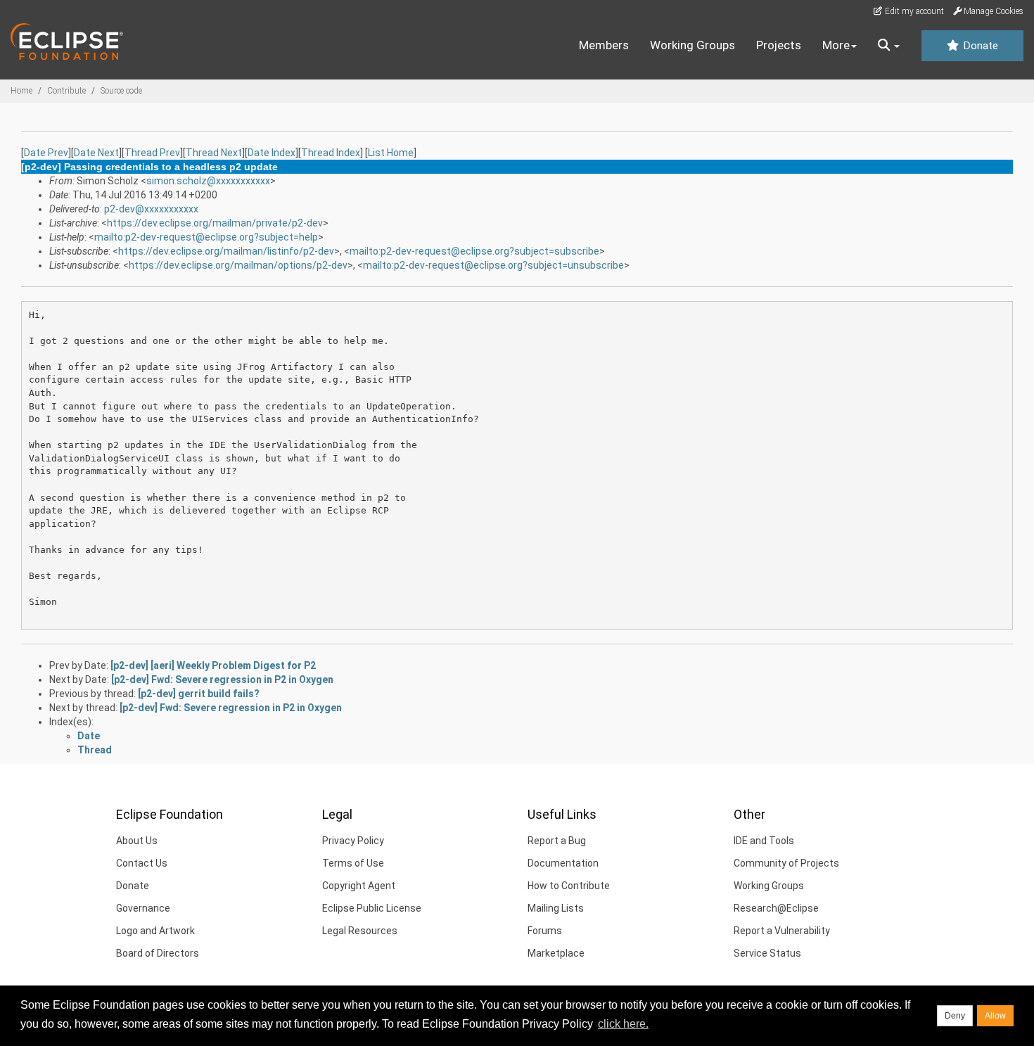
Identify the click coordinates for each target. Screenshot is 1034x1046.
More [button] (836, 45)
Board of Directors (157, 953)
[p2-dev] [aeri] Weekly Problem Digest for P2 (213, 665)
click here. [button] (623, 1024)
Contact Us (141, 863)
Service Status (767, 953)
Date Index (271, 152)
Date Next (96, 152)
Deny (955, 1016)
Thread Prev (152, 152)
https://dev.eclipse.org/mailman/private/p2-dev (215, 223)
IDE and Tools (764, 840)
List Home (391, 152)
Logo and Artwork (155, 930)
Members (604, 45)
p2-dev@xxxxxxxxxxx (151, 209)
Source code (121, 91)
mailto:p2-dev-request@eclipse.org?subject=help (206, 237)
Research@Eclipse (776, 908)
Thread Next (214, 152)
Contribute (66, 91)
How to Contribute (569, 885)
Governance (143, 908)
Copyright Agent (358, 885)
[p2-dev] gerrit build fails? (199, 693)
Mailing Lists (556, 908)
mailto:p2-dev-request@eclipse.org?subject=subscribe (474, 251)
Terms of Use (353, 863)
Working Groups (692, 45)
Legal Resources (359, 930)
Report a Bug (557, 840)
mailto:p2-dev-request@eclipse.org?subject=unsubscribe (493, 265)
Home (21, 91)
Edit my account (913, 11)
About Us (137, 840)
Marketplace (556, 953)
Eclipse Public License (371, 908)
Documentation (563, 863)
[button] (889, 45)
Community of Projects (786, 863)
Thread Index (330, 152)
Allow (995, 1016)
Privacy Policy (353, 840)
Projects (778, 45)
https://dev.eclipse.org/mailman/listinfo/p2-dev (226, 251)
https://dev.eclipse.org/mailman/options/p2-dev (238, 265)
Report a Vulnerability (782, 930)
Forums (545, 930)
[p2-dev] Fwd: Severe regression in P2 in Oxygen (222, 679)
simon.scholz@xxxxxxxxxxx (208, 180)
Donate (979, 45)
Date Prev (46, 152)
